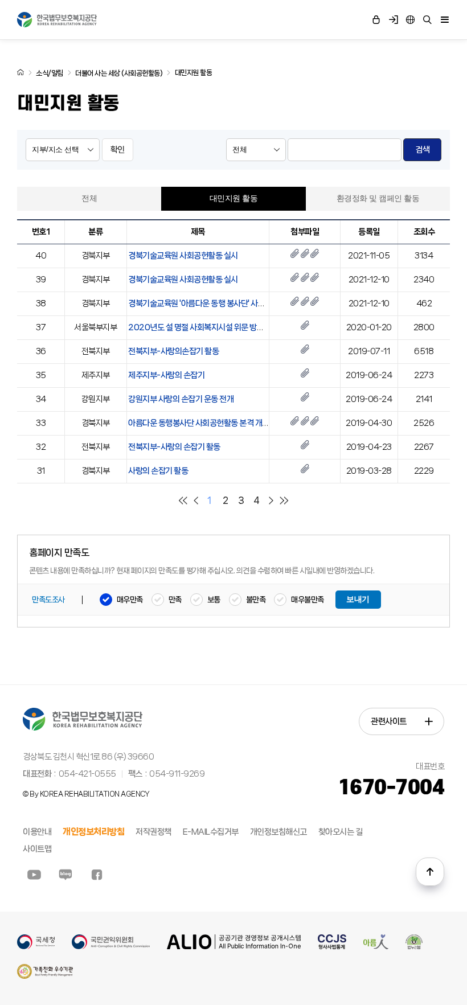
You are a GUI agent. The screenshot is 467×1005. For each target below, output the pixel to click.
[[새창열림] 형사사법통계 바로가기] (332, 946)
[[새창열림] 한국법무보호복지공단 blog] (65, 874)
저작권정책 (153, 831)
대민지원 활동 (234, 198)
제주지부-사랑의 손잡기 (166, 375)
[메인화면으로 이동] (20, 72)
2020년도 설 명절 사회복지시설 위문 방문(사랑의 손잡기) (221, 327)
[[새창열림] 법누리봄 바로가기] (414, 946)
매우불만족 (307, 600)
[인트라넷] (410, 20)
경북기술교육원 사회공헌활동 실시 (183, 255)
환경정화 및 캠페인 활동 (378, 198)
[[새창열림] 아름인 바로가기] (375, 946)
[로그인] (376, 20)
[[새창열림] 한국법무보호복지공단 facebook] (96, 874)
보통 (213, 600)
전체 (89, 198)
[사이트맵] (444, 20)
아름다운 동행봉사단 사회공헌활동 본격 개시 (198, 423)
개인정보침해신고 (278, 831)
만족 (175, 600)
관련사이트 (389, 721)
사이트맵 (37, 849)
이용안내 (37, 831)
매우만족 (130, 600)
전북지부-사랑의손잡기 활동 (173, 351)
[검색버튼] (427, 20)
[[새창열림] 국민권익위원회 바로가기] (110, 946)
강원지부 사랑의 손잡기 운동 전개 (180, 399)
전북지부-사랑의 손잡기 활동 (174, 447)
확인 (117, 149)
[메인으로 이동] (57, 19)
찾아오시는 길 (340, 831)
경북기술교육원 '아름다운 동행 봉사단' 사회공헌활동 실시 (218, 303)
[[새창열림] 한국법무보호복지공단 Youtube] (34, 874)
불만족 (256, 600)
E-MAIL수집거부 (211, 831)
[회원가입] (393, 20)
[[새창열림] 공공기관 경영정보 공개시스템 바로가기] (234, 946)
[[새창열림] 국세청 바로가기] (36, 946)
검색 (422, 149)
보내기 (358, 599)
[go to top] (430, 872)
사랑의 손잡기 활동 (158, 470)
